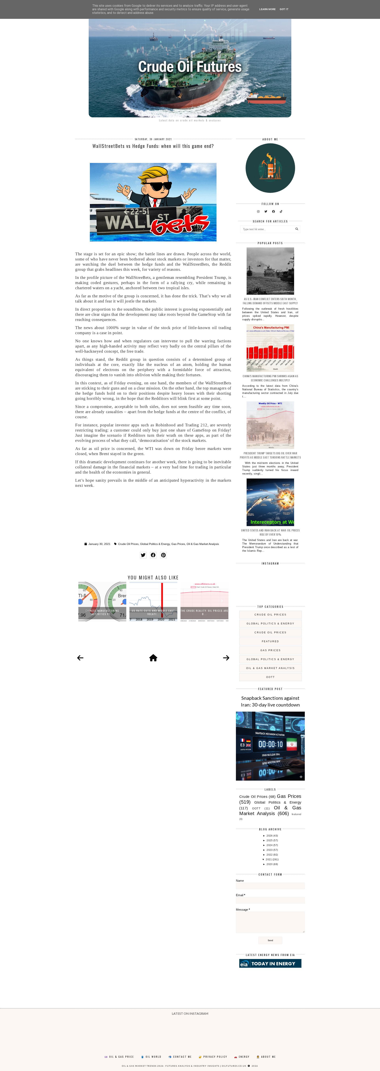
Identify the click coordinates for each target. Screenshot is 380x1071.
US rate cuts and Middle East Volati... (153, 612)
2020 (270, 864)
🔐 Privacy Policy (213, 1056)
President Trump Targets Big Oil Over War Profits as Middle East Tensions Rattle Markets (270, 455)
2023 (270, 850)
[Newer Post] (80, 658)
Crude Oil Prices (128, 544)
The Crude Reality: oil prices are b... (204, 612)
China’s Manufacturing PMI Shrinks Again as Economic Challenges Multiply (270, 378)
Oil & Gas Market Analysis (203, 544)
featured (270, 641)
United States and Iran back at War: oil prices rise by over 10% (270, 532)
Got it (284, 9)
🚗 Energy (242, 1056)
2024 (270, 845)
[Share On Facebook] (153, 555)
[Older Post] (226, 658)
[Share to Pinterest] (163, 555)
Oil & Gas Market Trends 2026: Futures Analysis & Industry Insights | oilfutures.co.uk (184, 1066)
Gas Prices (178, 544)
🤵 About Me (266, 1056)
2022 (270, 854)
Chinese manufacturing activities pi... (102, 612)
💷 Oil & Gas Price (119, 1056)
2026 (270, 835)
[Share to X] (143, 555)
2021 (269, 859)
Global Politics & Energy (155, 544)
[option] (102, 601)
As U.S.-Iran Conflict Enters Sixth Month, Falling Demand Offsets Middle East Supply (270, 301)
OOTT (270, 677)
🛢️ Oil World (151, 1056)
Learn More (267, 9)
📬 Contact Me (180, 1056)
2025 (270, 840)
